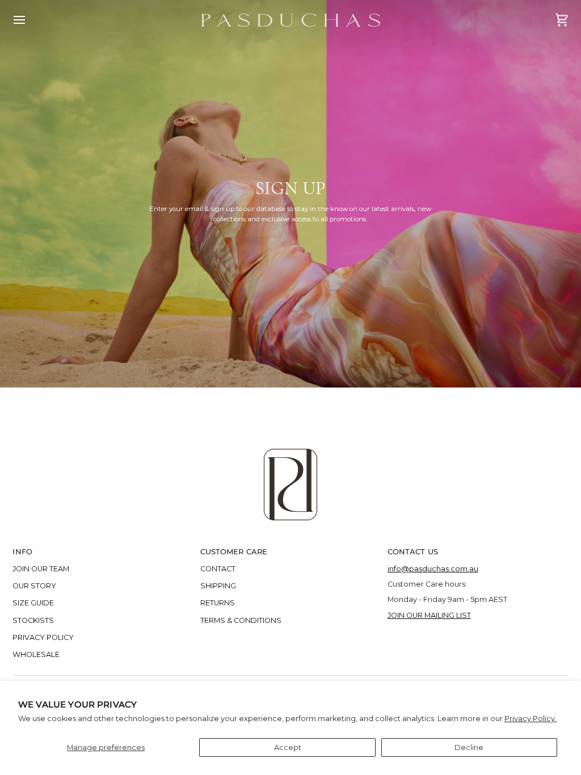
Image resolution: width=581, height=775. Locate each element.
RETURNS (217, 603)
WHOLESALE (36, 654)
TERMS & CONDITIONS (240, 620)
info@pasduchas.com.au (433, 569)
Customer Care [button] (234, 551)
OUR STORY (34, 586)
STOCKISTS (33, 620)
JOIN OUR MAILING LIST (429, 615)
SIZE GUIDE (33, 603)
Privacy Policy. (530, 718)
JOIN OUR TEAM (40, 569)
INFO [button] (22, 551)
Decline (468, 747)
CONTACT (217, 569)
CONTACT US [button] (413, 551)
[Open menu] (29, 20)
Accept (287, 747)
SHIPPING (218, 586)
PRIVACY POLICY (43, 637)
